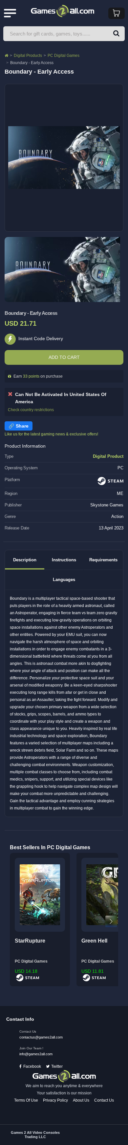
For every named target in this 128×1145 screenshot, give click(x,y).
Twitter (57, 1066)
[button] (116, 34)
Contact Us (104, 1100)
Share (22, 426)
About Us (81, 1100)
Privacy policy (55, 1100)
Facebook (32, 1066)
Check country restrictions (31, 410)
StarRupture (30, 941)
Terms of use (26, 1100)
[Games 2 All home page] (64, 1076)
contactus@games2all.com (41, 1037)
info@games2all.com (36, 1054)
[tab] (24, 560)
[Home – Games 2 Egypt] (6, 55)
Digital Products (28, 55)
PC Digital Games (63, 55)
